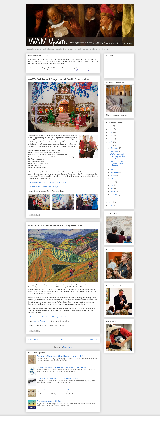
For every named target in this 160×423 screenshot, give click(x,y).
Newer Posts (33, 340)
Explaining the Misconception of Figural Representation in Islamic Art (60, 356)
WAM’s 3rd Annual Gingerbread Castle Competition (58, 79)
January (114, 198)
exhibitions (80, 49)
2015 (111, 202)
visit (44, 49)
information (91, 49)
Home (63, 340)
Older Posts (94, 340)
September (115, 172)
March (113, 191)
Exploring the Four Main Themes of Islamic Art (53, 390)
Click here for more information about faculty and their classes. (49, 317)
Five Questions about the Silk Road (49, 401)
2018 (111, 139)
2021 (111, 129)
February (114, 195)
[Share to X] (35, 215)
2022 (111, 126)
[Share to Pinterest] (39, 215)
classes (50, 49)
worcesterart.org (33, 49)
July (112, 179)
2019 (111, 135)
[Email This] (30, 215)
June (113, 182)
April (112, 188)
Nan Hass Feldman (39, 321)
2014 (111, 205)
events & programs (64, 49)
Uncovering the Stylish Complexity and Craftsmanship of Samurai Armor (61, 367)
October (114, 169)
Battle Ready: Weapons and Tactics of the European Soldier (57, 378)
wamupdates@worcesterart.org (78, 70)
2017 (111, 142)
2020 (111, 132)
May (112, 185)
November (115, 151)
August (113, 175)
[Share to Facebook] (37, 215)
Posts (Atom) (67, 347)
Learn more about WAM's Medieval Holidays (43, 187)
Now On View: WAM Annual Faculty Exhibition (55, 225)
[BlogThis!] (32, 215)
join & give (103, 49)
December (115, 148)
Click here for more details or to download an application (47, 182)
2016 (111, 145)
